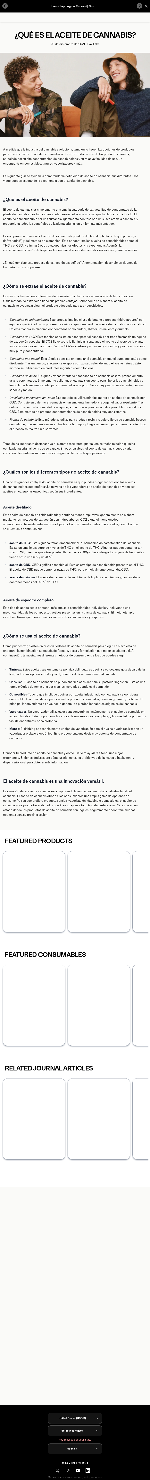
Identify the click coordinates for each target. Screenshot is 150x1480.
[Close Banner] (146, 6)
